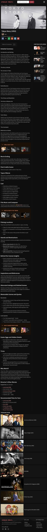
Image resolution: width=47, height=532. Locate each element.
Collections (27, 524)
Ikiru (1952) (5, 404)
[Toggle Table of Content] (13, 44)
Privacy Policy (39, 527)
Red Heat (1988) (42, 53)
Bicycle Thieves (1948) (8, 409)
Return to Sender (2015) (42, 71)
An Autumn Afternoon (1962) (9, 391)
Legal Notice (39, 525)
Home (2, 5)
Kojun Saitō (19, 205)
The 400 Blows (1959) (7, 408)
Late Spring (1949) (7, 387)
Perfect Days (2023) (7, 406)
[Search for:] (23, 2)
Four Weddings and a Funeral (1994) (42, 59)
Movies (6, 5)
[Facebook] (6, 529)
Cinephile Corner (28, 525)
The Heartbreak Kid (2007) (43, 48)
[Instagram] (3, 529)
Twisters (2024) (42, 66)
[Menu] (44, 2)
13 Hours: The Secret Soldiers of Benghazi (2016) (42, 78)
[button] (3, 38)
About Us (38, 522)
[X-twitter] (8, 529)
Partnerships (39, 524)
